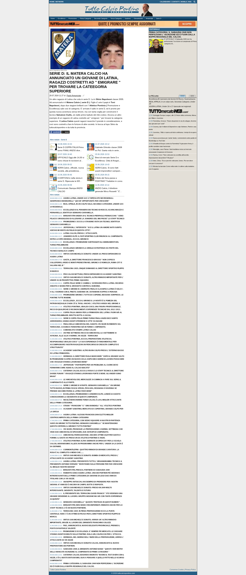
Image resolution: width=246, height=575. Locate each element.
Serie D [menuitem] (158, 18)
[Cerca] (194, 1)
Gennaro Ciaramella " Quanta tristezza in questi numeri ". (91, 502)
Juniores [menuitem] (128, 18)
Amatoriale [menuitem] (149, 18)
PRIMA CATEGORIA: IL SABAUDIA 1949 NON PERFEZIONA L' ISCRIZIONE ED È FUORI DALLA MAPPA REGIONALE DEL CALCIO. (172, 34)
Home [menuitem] (53, 18)
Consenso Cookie (177, 570)
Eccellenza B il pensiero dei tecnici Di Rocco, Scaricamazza (172, 99)
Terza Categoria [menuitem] (116, 18)
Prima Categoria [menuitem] (85, 18)
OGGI (182, 96)
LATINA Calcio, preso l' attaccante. (80, 233)
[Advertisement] (173, 75)
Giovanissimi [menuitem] (138, 18)
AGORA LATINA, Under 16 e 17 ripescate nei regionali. (170, 106)
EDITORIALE (154, 29)
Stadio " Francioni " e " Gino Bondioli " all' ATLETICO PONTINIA (92, 406)
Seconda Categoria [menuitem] (100, 18)
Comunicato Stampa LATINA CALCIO (79, 330)
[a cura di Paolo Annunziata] (123, 10)
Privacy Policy (190, 570)
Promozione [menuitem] (72, 18)
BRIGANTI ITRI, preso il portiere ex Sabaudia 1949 (86, 470)
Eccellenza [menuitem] (61, 18)
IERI (192, 96)
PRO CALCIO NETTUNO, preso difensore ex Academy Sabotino (92, 274)
